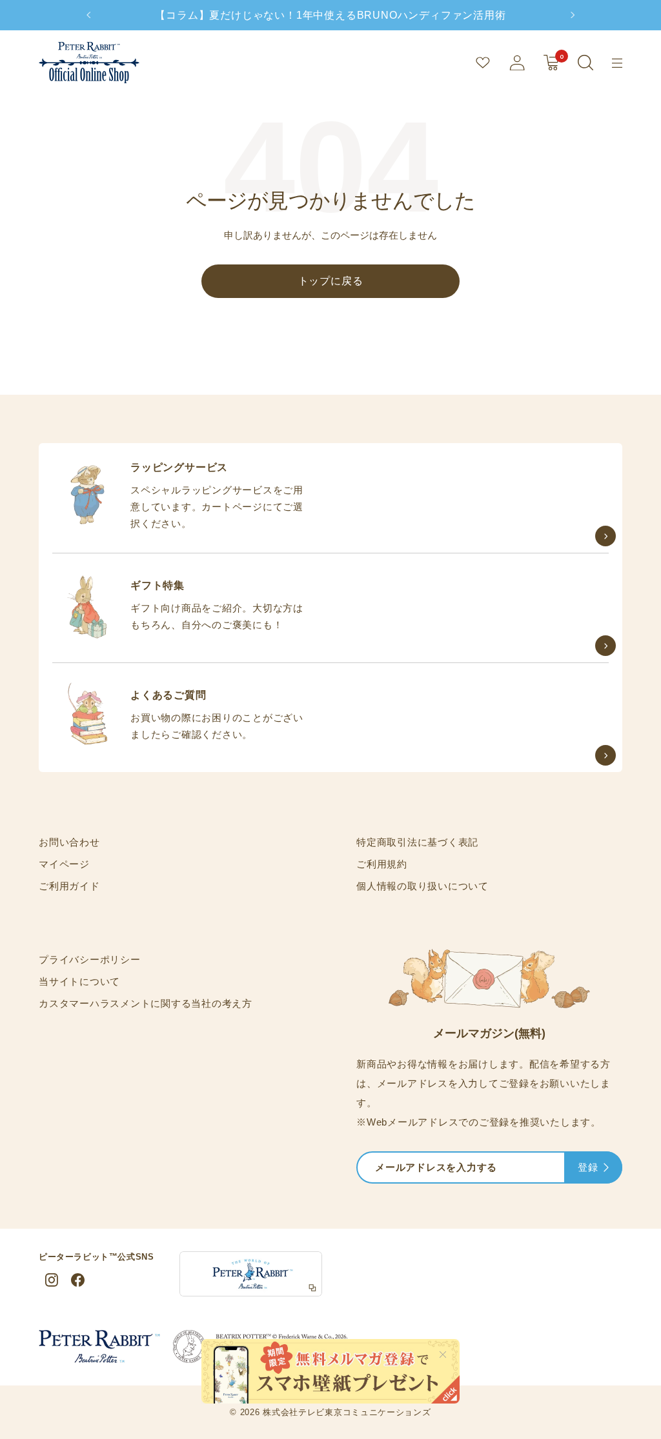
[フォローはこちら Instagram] (52, 1280)
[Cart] (551, 62)
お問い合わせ (69, 842)
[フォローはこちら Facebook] (77, 1280)
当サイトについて (79, 981)
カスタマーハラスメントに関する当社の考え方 (145, 1003)
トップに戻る (330, 280)
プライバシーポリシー (90, 959)
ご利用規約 (381, 863)
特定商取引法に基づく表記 (417, 842)
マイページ (64, 863)
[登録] (606, 1168)
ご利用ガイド (69, 885)
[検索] (585, 62)
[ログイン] (517, 62)
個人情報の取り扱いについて (422, 885)
